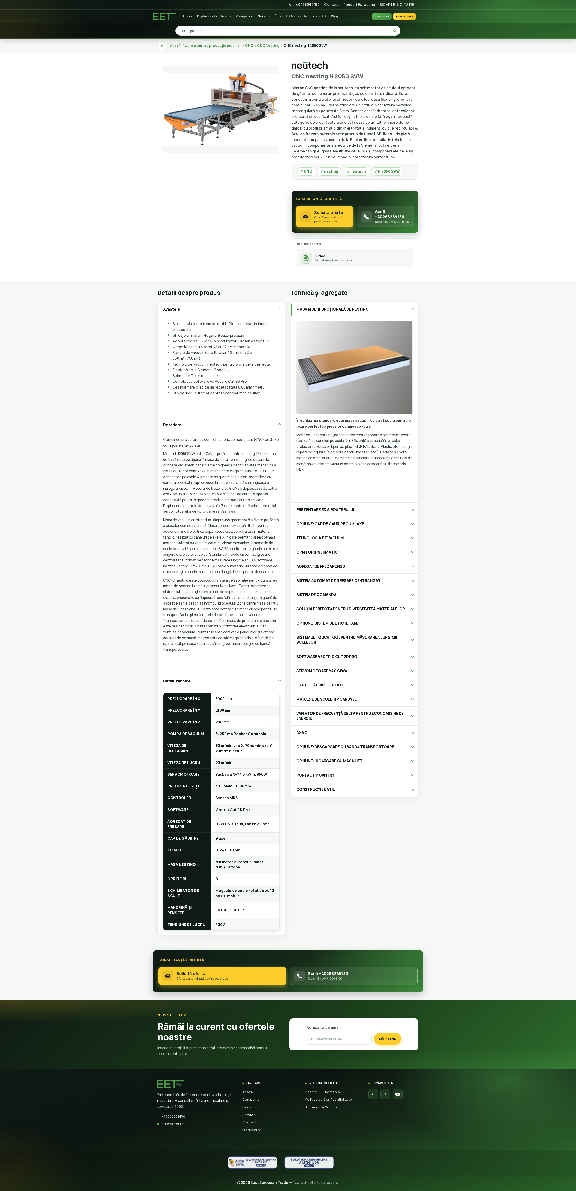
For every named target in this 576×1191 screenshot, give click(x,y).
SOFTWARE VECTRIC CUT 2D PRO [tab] (326, 656)
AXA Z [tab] (301, 732)
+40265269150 (307, 4)
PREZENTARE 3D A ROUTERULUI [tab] (325, 509)
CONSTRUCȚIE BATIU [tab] (315, 789)
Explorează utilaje (212, 16)
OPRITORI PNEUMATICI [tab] (317, 552)
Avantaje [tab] (171, 309)
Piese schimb (404, 16)
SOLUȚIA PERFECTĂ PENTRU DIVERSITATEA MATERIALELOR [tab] (350, 608)
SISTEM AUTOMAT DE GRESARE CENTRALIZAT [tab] (338, 580)
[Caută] (394, 30)
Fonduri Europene (359, 4)
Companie (244, 16)
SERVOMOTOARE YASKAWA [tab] (321, 670)
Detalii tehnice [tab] (177, 681)
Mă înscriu (387, 1038)
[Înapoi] (162, 45)
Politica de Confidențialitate (328, 1099)
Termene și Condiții (321, 1107)
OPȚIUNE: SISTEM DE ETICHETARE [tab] (327, 623)
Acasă (187, 16)
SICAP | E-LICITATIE (397, 4)
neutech (356, 171)
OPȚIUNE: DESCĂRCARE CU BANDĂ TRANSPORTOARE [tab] (345, 746)
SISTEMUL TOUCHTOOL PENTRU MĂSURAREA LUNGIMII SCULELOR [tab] (346, 640)
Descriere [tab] (172, 424)
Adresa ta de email (324, 1027)
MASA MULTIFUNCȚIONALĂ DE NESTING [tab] (332, 309)
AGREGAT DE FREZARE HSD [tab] (320, 566)
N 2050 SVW (387, 171)
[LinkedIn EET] (373, 1094)
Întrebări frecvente (291, 16)
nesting (329, 171)
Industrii (249, 1107)
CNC (306, 171)
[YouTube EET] (398, 1094)
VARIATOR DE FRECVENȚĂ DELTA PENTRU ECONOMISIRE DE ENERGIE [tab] (350, 716)
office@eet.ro (173, 1124)
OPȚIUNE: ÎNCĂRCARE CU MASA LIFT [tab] (329, 761)
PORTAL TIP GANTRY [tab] (315, 775)
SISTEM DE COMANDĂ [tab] (316, 594)
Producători (252, 1129)
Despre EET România (322, 1092)
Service (264, 16)
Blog (334, 16)
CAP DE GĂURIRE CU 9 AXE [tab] (320, 685)
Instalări (319, 16)
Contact (331, 4)
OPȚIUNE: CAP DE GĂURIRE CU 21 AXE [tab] (330, 523)
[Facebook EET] (385, 1094)
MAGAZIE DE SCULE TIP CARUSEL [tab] (326, 699)
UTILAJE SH (382, 16)
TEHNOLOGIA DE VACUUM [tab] (320, 538)
